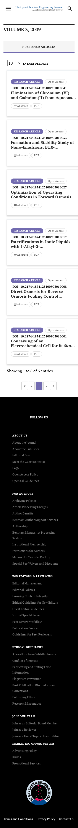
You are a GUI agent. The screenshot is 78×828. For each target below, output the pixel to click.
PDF (36, 105)
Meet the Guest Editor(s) (28, 462)
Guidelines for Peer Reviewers (32, 634)
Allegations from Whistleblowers (34, 654)
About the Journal (24, 442)
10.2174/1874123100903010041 (43, 88)
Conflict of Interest (25, 661)
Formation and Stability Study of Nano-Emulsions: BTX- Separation (42, 147)
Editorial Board (22, 455)
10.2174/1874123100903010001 (43, 336)
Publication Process (25, 628)
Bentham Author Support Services (35, 520)
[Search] (69, 8)
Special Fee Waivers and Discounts (35, 563)
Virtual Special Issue (26, 615)
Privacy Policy (46, 819)
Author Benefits (22, 513)
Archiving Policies (24, 501)
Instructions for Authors (28, 551)
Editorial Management (27, 583)
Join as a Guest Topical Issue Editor (35, 736)
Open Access (56, 81)
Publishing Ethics (23, 697)
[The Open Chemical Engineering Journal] (39, 792)
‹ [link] (31, 385)
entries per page (36, 63)
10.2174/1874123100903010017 (43, 237)
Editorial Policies (23, 590)
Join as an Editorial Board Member (35, 723)
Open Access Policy (25, 474)
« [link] (25, 385)
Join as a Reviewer (24, 729)
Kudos (16, 757)
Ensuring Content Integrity (30, 596)
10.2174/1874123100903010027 (43, 187)
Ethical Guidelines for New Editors (35, 602)
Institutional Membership (29, 544)
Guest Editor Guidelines (28, 609)
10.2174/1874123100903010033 (43, 138)
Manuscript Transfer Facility (31, 557)
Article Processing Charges (30, 507)
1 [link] (39, 385)
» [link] (53, 385)
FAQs (15, 468)
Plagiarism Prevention (26, 679)
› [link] (46, 385)
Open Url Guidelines (25, 481)
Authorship (20, 526)
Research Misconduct (26, 703)
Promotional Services (26, 763)
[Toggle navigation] (8, 8)
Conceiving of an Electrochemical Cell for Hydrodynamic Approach (41, 345)
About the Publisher (25, 449)
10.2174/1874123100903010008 (43, 286)
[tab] (39, 47)
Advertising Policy (24, 751)
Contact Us (66, 819)
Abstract (22, 105)
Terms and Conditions (18, 819)
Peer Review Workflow (27, 622)
